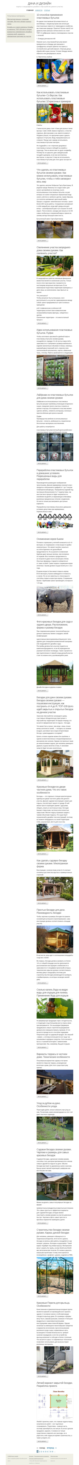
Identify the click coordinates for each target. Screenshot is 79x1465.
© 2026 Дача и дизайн (13, 1456)
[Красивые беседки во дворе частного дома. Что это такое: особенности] (55, 838)
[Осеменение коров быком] (55, 599)
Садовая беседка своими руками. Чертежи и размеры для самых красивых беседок (54, 1152)
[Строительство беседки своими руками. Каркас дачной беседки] (55, 1275)
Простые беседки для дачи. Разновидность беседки (51, 911)
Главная (30, 10)
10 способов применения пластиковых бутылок (49, 16)
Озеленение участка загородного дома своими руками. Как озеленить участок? (53, 250)
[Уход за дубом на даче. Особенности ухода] (55, 1128)
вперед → (52, 1447)
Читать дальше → (42, 85)
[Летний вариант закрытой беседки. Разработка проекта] (55, 1403)
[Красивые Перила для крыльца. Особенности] (55, 1360)
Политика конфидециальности (36, 1458)
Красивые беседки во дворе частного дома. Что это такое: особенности (52, 789)
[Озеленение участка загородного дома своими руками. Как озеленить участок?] (55, 266)
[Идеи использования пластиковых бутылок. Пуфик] (55, 370)
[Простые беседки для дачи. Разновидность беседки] (55, 939)
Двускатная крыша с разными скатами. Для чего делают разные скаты (19, 21)
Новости (38, 10)
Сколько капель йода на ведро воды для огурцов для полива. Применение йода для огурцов (52, 992)
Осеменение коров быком (50, 538)
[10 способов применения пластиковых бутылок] (55, 71)
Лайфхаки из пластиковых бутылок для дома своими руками (55, 396)
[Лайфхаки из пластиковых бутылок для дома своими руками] (55, 447)
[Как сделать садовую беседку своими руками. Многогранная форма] (55, 889)
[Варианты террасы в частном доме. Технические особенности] (55, 1082)
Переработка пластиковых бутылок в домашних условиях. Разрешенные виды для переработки (55, 474)
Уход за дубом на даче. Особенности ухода (48, 1105)
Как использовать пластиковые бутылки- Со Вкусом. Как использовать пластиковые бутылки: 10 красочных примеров (54, 97)
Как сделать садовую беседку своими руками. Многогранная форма (52, 863)
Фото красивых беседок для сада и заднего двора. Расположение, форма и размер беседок (54, 624)
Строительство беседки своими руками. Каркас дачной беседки (53, 1231)
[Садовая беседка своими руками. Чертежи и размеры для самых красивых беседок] (55, 1186)
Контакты (31, 1456)
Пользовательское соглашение (41, 1456)
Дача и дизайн (39, 3)
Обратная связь (54, 1456)
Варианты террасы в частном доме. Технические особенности (53, 1055)
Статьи (47, 10)
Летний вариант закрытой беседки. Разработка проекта (55, 1384)
